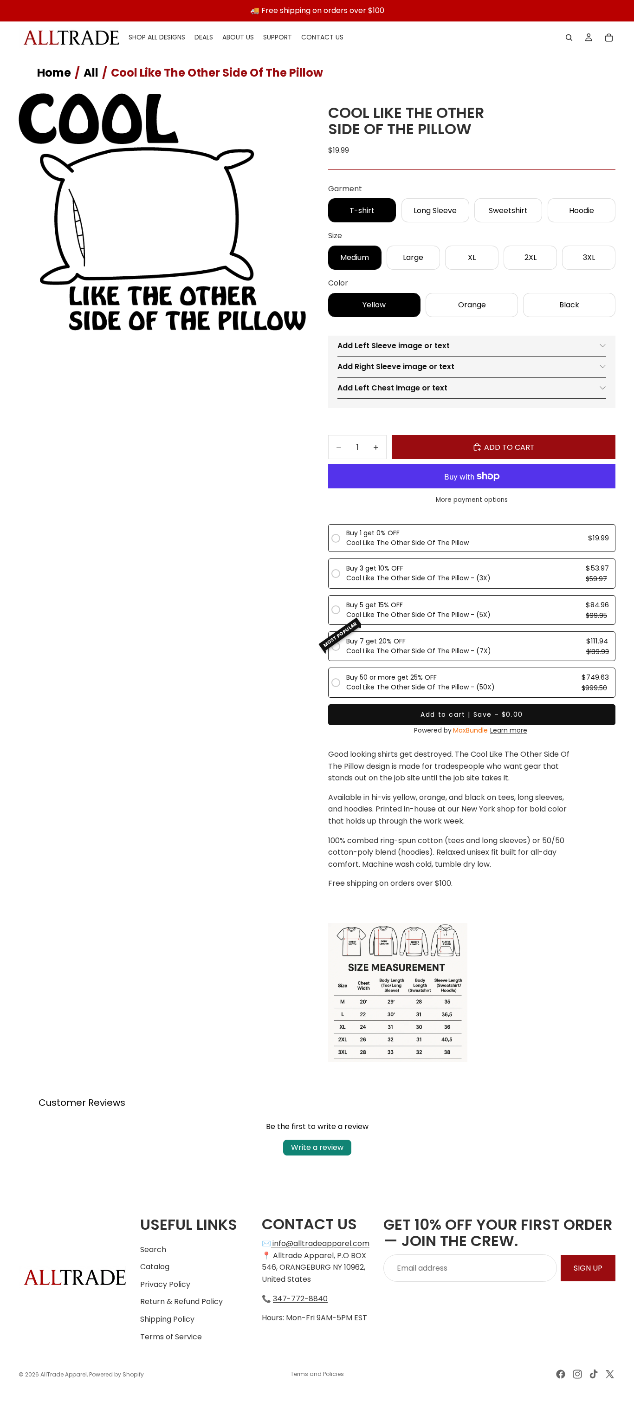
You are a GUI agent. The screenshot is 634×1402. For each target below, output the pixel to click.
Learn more (508, 730)
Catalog (154, 1266)
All (91, 72)
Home (54, 72)
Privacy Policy (165, 1284)
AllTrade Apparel (63, 1374)
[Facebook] (560, 1374)
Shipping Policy (167, 1319)
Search (153, 1249)
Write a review (317, 1147)
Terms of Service (171, 1336)
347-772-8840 (300, 1298)
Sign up (588, 1268)
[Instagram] (577, 1374)
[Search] (569, 37)
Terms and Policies (317, 1374)
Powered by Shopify (116, 1374)
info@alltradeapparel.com (320, 1243)
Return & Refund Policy (181, 1301)
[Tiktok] (593, 1374)
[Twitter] (609, 1374)
